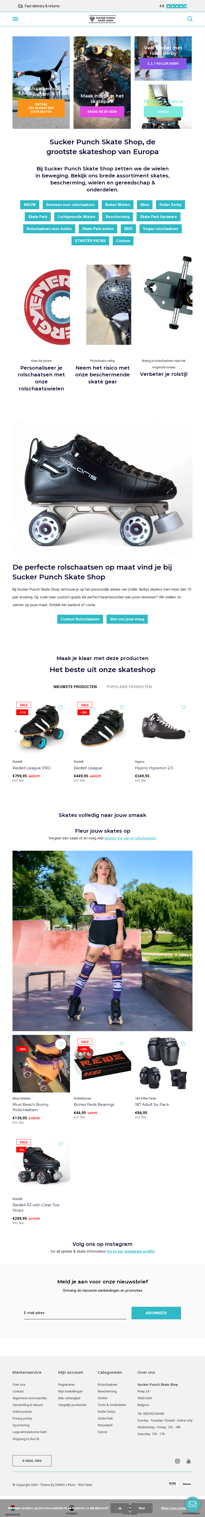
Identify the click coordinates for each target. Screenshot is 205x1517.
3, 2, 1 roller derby (163, 63)
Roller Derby (171, 204)
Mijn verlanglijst (69, 1398)
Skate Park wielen (98, 229)
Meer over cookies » (176, 1508)
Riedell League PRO (31, 768)
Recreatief (105, 1425)
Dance (102, 1432)
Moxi (144, 204)
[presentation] (16, 731)
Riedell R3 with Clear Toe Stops (36, 1208)
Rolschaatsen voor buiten (49, 229)
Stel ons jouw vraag (127, 619)
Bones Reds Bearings (94, 1104)
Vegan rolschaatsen (160, 229)
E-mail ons (32, 1461)
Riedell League (88, 768)
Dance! (163, 112)
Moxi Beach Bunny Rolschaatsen (30, 1107)
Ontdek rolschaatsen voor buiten (41, 108)
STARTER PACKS (90, 241)
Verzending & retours (27, 1405)
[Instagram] (177, 1461)
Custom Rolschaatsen (80, 619)
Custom (123, 241)
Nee (142, 1508)
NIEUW (30, 204)
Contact (18, 1391)
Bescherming (118, 216)
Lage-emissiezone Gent (29, 1432)
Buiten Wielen (117, 204)
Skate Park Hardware (158, 216)
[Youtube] (188, 1461)
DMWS (60, 1485)
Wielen (103, 1398)
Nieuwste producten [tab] (75, 687)
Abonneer (156, 1313)
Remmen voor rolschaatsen (70, 204)
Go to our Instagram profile (130, 1251)
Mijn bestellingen (70, 1391)
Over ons (18, 1384)
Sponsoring (21, 1425)
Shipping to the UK (26, 1439)
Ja (119, 1508)
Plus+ (72, 1485)
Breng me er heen (102, 112)
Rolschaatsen (108, 1384)
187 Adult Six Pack (152, 1104)
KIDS (128, 229)
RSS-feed (85, 1485)
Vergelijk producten (72, 1405)
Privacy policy (22, 1418)
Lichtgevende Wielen (76, 216)
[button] (16, 19)
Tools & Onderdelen (112, 1405)
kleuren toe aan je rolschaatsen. (130, 838)
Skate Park (37, 216)
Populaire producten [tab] (129, 687)
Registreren (66, 1384)
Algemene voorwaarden (29, 1398)
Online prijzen (22, 1412)
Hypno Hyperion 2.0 (154, 768)
